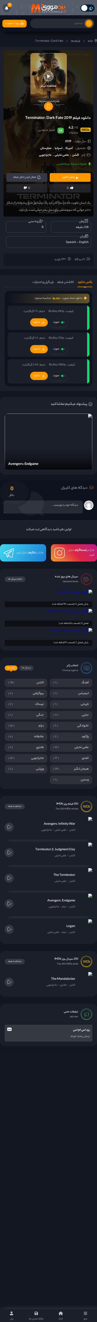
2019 (68, 141)
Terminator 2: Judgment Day (55, 849)
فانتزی (63, 985)
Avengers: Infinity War (59, 824)
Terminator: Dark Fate (49, 41)
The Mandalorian (63, 979)
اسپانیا (58, 148)
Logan (70, 926)
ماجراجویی (45, 155)
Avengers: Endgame (61, 901)
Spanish (71, 242)
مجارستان (46, 148)
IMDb (85, 130)
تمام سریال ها (15, 579)
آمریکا (69, 148)
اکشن (75, 155)
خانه (90, 41)
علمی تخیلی (62, 155)
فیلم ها (75, 41)
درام (64, 907)
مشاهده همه (14, 807)
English (84, 242)
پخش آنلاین (68, 177)
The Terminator (64, 875)
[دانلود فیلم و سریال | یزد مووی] (48, 8)
